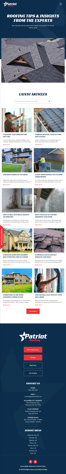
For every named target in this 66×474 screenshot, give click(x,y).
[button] (61, 4)
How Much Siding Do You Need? (15, 174)
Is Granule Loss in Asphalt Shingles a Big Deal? (46, 256)
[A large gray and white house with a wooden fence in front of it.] (17, 160)
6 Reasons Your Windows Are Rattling (15, 136)
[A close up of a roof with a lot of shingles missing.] (49, 240)
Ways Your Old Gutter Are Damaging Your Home (46, 216)
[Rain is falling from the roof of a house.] (49, 200)
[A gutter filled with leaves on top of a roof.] (49, 120)
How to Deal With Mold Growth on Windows (16, 216)
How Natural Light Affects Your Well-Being (48, 296)
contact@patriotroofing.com (33, 396)
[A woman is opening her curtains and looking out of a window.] (49, 280)
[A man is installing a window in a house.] (17, 120)
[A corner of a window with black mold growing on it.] (17, 200)
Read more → (7, 144)
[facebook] (30, 462)
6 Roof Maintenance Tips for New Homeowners (49, 176)
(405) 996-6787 (33, 390)
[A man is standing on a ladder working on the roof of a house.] (49, 160)
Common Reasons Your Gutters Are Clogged (48, 136)
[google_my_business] (35, 462)
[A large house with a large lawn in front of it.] (17, 280)
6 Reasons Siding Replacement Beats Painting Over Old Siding (15, 256)
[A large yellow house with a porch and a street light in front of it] (17, 240)
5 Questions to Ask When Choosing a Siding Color (13, 296)
